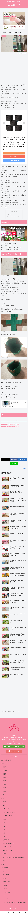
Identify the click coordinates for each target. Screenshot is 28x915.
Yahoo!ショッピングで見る (14, 160)
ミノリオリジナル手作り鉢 (14, 216)
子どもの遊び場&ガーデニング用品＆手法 (11, 426)
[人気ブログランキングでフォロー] (14, 746)
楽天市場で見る (14, 156)
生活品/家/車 (12, 424)
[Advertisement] (14, 68)
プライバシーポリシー (14, 908)
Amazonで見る (14, 153)
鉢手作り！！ (11, 214)
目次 (12, 211)
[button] (25, 464)
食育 (18, 424)
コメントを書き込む (14, 420)
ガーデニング (5, 424)
